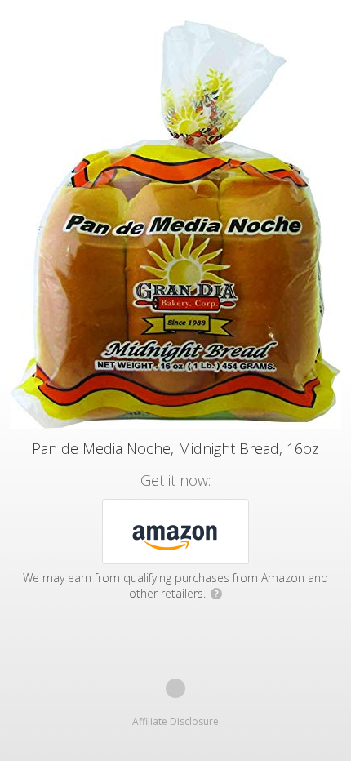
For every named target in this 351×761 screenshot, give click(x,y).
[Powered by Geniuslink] (175, 688)
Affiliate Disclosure (175, 721)
